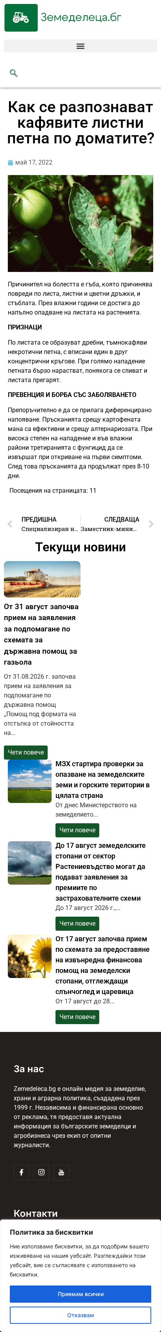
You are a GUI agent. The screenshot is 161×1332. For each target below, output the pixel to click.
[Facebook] (21, 1172)
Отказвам (80, 1315)
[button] (80, 45)
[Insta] (41, 1172)
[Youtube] (61, 1172)
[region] (80, 1275)
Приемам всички (81, 1294)
